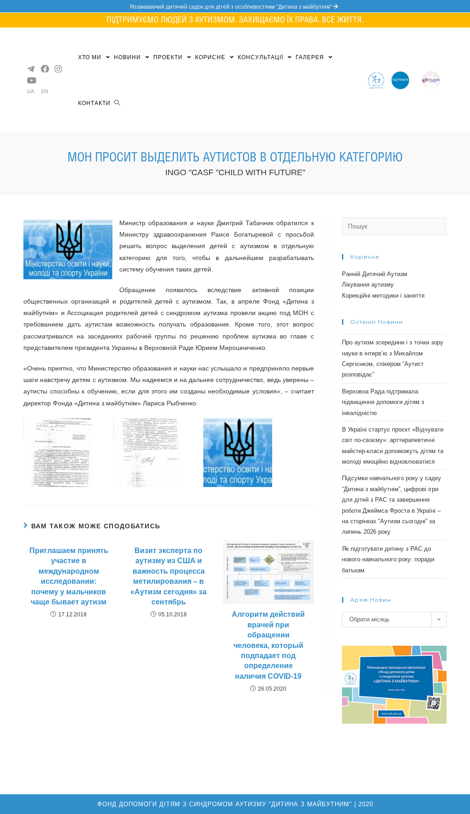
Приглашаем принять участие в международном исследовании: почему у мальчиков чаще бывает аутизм (68, 576)
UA (30, 91)
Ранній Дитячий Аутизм (374, 274)
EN (44, 91)
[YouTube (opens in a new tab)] (30, 80)
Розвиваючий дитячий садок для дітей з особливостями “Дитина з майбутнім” (231, 7)
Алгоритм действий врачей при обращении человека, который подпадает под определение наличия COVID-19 (268, 645)
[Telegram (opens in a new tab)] (30, 69)
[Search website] (117, 103)
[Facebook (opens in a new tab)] (44, 69)
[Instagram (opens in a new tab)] (58, 69)
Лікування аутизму (368, 284)
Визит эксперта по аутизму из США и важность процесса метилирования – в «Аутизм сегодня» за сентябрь (168, 576)
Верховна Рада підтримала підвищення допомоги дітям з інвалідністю (383, 402)
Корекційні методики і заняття (383, 295)
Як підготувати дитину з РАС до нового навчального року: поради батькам (388, 559)
